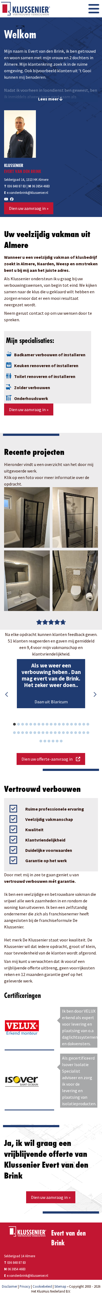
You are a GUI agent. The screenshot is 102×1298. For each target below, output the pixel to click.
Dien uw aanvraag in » (28, 208)
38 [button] (90, 733)
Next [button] (94, 694)
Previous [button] (7, 694)
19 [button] (90, 725)
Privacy (25, 1286)
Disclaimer (9, 1286)
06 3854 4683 (41, 186)
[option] (51, 683)
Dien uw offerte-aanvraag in (48, 759)
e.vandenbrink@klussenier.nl (27, 192)
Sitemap (60, 1286)
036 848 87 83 (15, 186)
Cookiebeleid (42, 1286)
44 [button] (64, 742)
